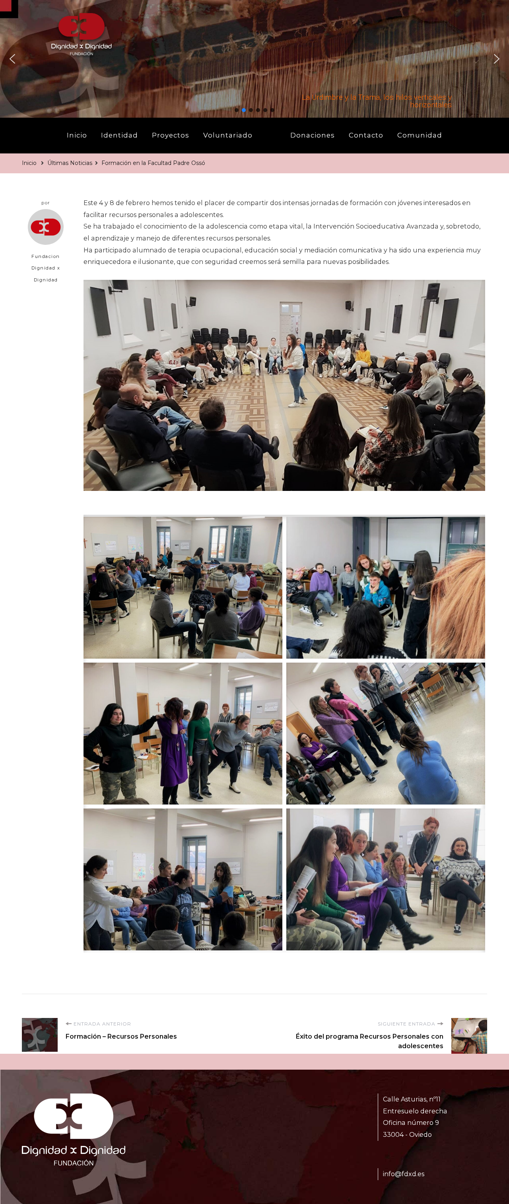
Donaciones (312, 135)
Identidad (119, 135)
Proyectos (170, 135)
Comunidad (419, 135)
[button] (12, 58)
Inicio (77, 135)
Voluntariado (228, 135)
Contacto (366, 135)
